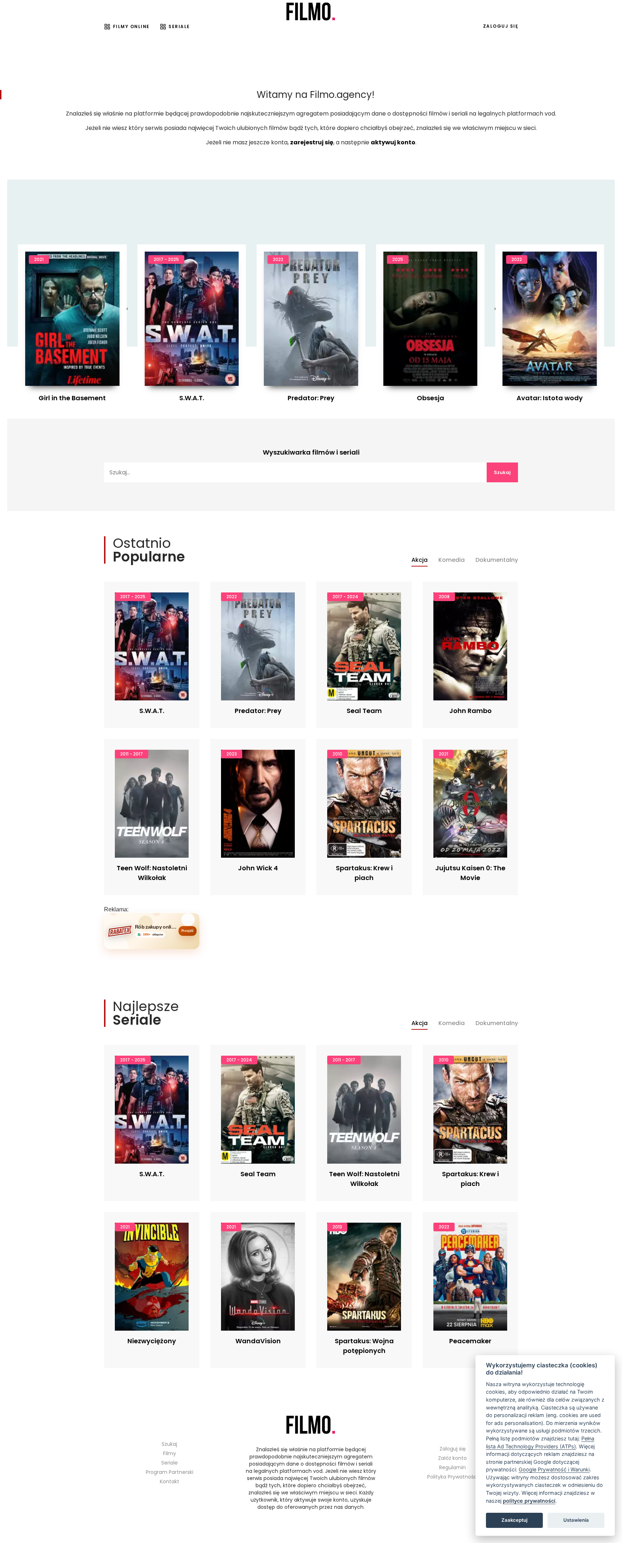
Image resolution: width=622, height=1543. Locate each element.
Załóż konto (452, 1458)
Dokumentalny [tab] (496, 560)
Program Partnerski (169, 1472)
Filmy (169, 1453)
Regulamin (452, 1467)
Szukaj (502, 472)
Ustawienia (576, 1520)
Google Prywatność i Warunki (554, 1469)
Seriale (179, 26)
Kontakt (169, 1481)
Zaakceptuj (514, 1520)
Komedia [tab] (451, 560)
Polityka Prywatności (452, 1476)
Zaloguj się (500, 26)
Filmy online (131, 26)
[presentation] (127, 308)
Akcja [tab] (419, 560)
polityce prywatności (529, 1501)
